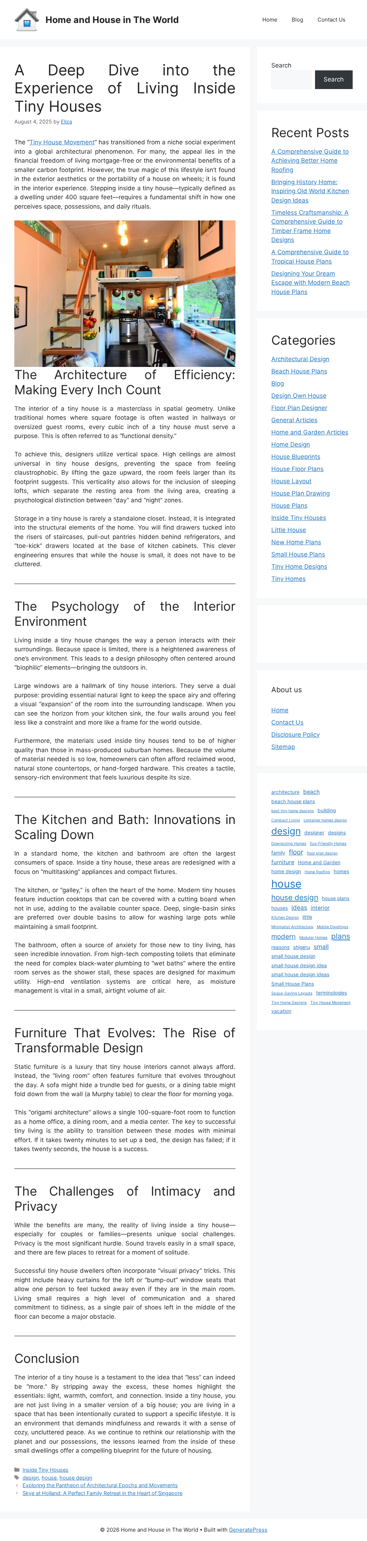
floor (296, 852)
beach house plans (293, 801)
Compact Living (285, 820)
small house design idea (299, 965)
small (321, 946)
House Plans (289, 505)
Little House (288, 530)
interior (320, 907)
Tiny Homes (288, 578)
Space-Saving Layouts (292, 993)
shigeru (301, 947)
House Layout (291, 481)
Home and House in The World (112, 19)
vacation (281, 1011)
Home (269, 19)
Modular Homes (313, 937)
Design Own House (299, 395)
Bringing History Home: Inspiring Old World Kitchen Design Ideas (310, 191)
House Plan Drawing (300, 493)
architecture (285, 792)
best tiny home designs (292, 811)
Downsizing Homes (288, 843)
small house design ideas (300, 974)
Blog (297, 19)
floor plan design (322, 853)
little (307, 917)
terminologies (331, 993)
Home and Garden (319, 862)
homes (341, 871)
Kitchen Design (285, 917)
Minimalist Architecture (292, 927)
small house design (293, 956)
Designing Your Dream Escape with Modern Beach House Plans (310, 282)
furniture (282, 862)
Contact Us (331, 19)
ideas (299, 907)
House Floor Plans (297, 468)
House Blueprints (295, 456)
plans (340, 936)
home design (286, 871)
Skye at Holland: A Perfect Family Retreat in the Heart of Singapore (102, 1493)
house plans (335, 898)
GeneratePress (248, 1529)
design (31, 1478)
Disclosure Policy (295, 734)
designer (314, 832)
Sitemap (283, 746)
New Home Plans (296, 542)
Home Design (290, 444)
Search (281, 65)
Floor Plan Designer (299, 407)
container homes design (325, 820)
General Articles (294, 420)
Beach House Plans (299, 371)
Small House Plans (298, 554)
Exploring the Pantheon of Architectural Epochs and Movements (100, 1485)
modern (283, 936)
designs (337, 832)
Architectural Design (300, 359)
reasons (280, 947)
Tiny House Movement (61, 142)
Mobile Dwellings (332, 927)
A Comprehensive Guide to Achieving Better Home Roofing (310, 160)
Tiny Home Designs (299, 566)
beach (311, 791)
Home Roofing (317, 872)
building (327, 810)
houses (279, 908)
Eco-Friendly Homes (328, 843)
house (49, 1478)
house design (75, 1478)
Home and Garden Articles (309, 432)
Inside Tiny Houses (45, 1470)
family (278, 853)
